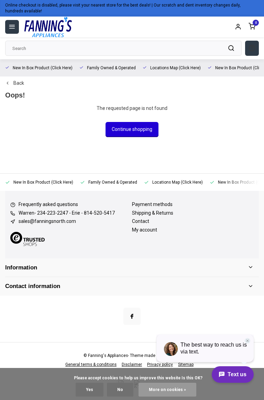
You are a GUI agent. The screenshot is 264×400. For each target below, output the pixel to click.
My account (144, 230)
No (120, 389)
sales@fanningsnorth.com (47, 221)
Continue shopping (132, 129)
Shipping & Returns (152, 213)
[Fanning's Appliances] (48, 27)
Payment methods (152, 204)
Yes (89, 389)
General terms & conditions (91, 364)
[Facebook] (132, 316)
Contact (140, 221)
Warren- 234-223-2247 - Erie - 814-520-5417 (67, 213)
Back (18, 83)
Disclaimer (132, 364)
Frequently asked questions (48, 204)
